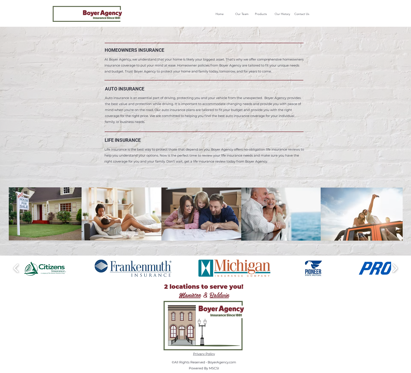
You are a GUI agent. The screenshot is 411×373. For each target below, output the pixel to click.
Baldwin (219, 294)
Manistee (190, 294)
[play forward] (395, 268)
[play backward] (16, 268)
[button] (263, 14)
